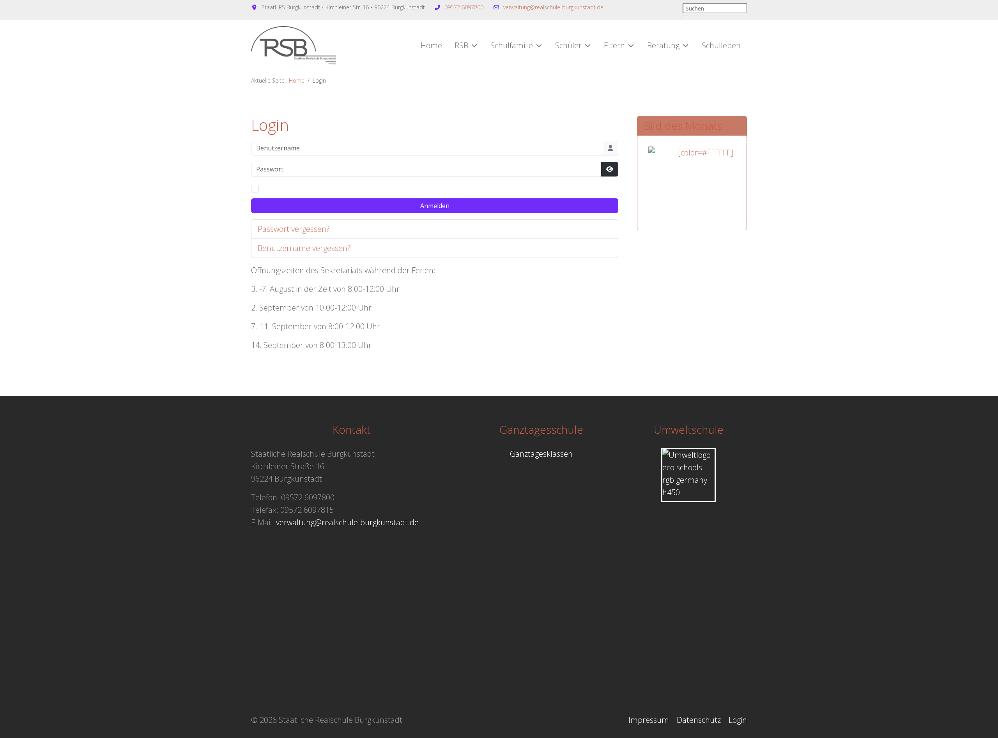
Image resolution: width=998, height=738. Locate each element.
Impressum (648, 720)
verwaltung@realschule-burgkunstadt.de (553, 7)
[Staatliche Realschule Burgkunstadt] (293, 45)
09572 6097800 (463, 7)
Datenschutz (699, 720)
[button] (466, 45)
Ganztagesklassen (541, 453)
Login (738, 720)
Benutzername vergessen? (304, 248)
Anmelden (434, 205)
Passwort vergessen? (294, 229)
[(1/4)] (702, 182)
